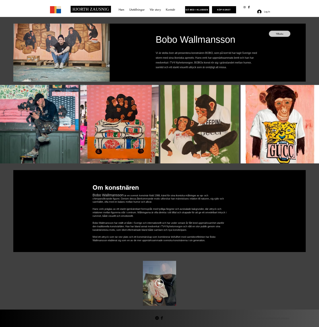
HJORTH (81, 9)
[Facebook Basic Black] (249, 7)
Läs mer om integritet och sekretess (273, 318)
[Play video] (159, 283)
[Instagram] (244, 7)
